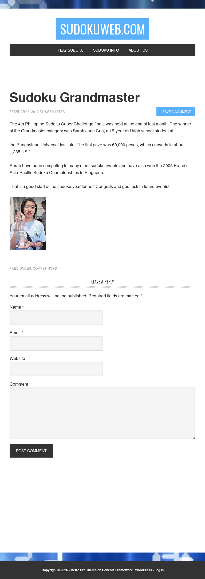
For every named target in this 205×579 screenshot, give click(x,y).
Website (17, 358)
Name (17, 307)
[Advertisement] (75, 76)
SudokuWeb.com (102, 28)
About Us (138, 50)
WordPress (143, 570)
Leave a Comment (176, 111)
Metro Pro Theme (83, 570)
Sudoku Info (106, 50)
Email (16, 332)
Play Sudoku (71, 50)
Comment (19, 384)
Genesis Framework (117, 570)
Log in (159, 570)
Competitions (45, 268)
